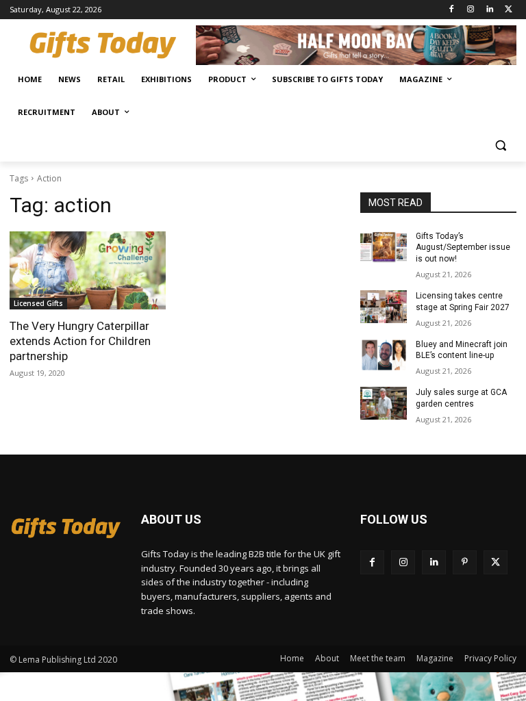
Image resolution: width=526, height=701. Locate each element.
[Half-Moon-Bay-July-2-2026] (356, 45)
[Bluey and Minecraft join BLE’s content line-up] (383, 355)
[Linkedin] (489, 10)
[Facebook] (452, 10)
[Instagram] (471, 10)
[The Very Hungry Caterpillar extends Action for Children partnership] (88, 270)
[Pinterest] (465, 562)
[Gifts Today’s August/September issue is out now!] (383, 247)
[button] (500, 145)
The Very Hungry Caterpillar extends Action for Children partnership (80, 341)
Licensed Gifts (38, 303)
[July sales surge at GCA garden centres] (383, 403)
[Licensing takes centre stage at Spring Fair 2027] (383, 306)
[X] (508, 10)
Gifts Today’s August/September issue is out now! (463, 247)
